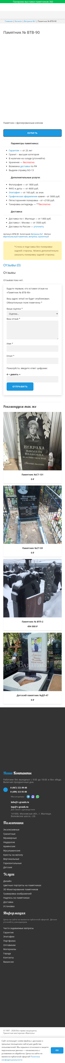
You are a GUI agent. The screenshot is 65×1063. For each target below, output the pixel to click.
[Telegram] (28, 796)
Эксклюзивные (11, 829)
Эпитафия (14, 192)
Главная (9, 21)
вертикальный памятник (15, 236)
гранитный (43, 236)
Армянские (9, 846)
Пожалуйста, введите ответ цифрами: (27, 368)
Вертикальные (11, 858)
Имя (10, 343)
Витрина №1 (30, 21)
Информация (14, 913)
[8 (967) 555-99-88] (6, 790)
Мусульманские (11, 850)
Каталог (18, 21)
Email (10, 355)
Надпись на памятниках (16, 897)
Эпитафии (8, 936)
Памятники (13, 822)
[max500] (33, 796)
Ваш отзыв (13, 318)
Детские (7, 867)
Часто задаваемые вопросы (18, 928)
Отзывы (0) (12, 265)
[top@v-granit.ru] (7, 808)
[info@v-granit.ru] (7, 802)
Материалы (9, 949)
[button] (61, 15)
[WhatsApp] (37, 796)
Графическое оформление (23, 196)
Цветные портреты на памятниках (22, 885)
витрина (33, 236)
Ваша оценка (15, 308)
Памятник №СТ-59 (32, 548)
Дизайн (7, 880)
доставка (25, 166)
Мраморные (10, 837)
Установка (9, 906)
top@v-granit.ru (19, 806)
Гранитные (9, 833)
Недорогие (9, 842)
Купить (32, 132)
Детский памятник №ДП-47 (32, 695)
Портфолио (9, 940)
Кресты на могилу (13, 854)
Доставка (8, 901)
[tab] (12, 265)
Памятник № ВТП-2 (32, 621)
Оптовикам (9, 945)
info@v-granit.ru (20, 802)
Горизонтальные (12, 863)
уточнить (39, 226)
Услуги (8, 874)
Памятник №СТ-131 (32, 474)
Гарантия (14, 150)
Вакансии (8, 961)
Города (7, 953)
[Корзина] (54, 15)
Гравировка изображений (17, 893)
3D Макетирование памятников (20, 889)
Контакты (8, 957)
